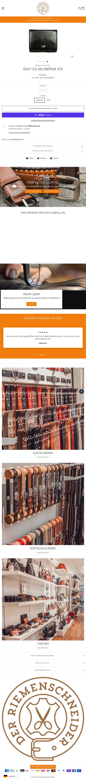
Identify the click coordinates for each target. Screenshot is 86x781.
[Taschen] (43, 599)
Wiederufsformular (43, 767)
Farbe (43, 96)
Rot (48, 100)
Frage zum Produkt (43, 151)
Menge (43, 85)
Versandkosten (48, 77)
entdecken (43, 457)
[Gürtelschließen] (43, 504)
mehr (31, 304)
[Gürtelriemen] (43, 409)
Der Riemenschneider (42, 655)
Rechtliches (42, 663)
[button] (81, 391)
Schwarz (39, 100)
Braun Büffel (43, 65)
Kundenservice (42, 670)
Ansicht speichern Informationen (19, 132)
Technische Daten (43, 146)
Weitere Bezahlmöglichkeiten (43, 120)
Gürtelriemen (34, 191)
